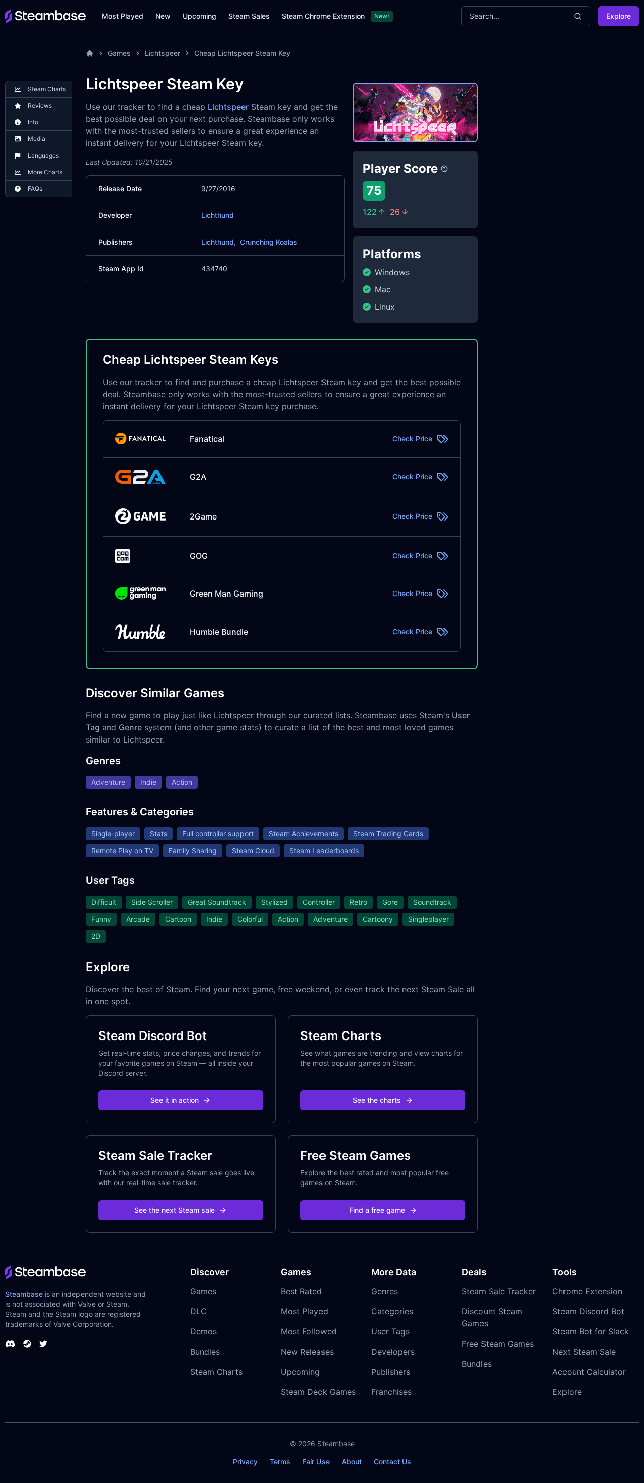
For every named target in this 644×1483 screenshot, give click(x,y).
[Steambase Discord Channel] (10, 1344)
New (163, 16)
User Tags (390, 1331)
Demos (203, 1331)
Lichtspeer (162, 53)
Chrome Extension (587, 1291)
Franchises (391, 1392)
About (352, 1461)
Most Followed (309, 1331)
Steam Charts (216, 1372)
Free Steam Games (498, 1344)
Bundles (205, 1352)
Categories (392, 1311)
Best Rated (301, 1291)
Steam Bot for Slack (590, 1331)
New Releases (307, 1352)
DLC (198, 1311)
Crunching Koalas (268, 242)
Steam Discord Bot (588, 1311)
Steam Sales (249, 16)
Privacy (245, 1461)
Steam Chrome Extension (323, 16)
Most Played (122, 16)
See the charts (377, 1100)
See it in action (174, 1100)
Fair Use (316, 1461)
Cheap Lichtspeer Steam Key (242, 53)
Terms (280, 1461)
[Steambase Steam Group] (27, 1344)
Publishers (390, 1372)
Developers (393, 1352)
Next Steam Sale (584, 1352)
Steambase (24, 1294)
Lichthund (217, 215)
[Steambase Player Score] (444, 169)
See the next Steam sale (174, 1210)
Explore (618, 16)
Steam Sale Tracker (499, 1291)
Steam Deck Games (318, 1392)
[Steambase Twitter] (43, 1344)
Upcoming (199, 16)
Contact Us (392, 1461)
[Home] (90, 53)
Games (119, 53)
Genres (384, 1291)
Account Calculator (589, 1372)
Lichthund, (218, 242)
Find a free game (377, 1210)
